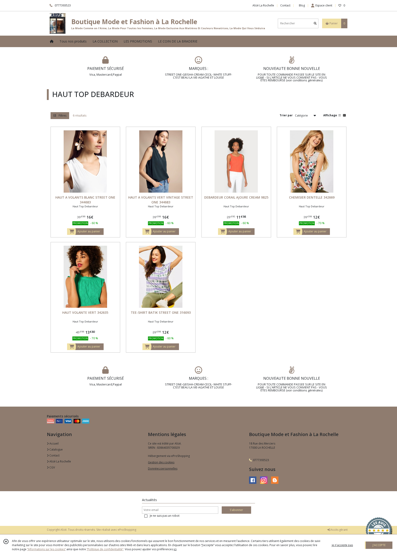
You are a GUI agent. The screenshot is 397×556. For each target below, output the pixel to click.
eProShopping (127, 530)
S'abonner (236, 510)
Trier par (286, 115)
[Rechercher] (315, 23)
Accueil (54, 443)
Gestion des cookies (161, 462)
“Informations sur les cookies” (46, 549)
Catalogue (56, 449)
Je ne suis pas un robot (164, 516)
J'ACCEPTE (379, 545)
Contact (285, 5)
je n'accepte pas (342, 545)
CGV (52, 467)
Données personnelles (162, 468)
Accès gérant (339, 530)
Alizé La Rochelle (60, 461)
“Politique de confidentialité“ (105, 549)
